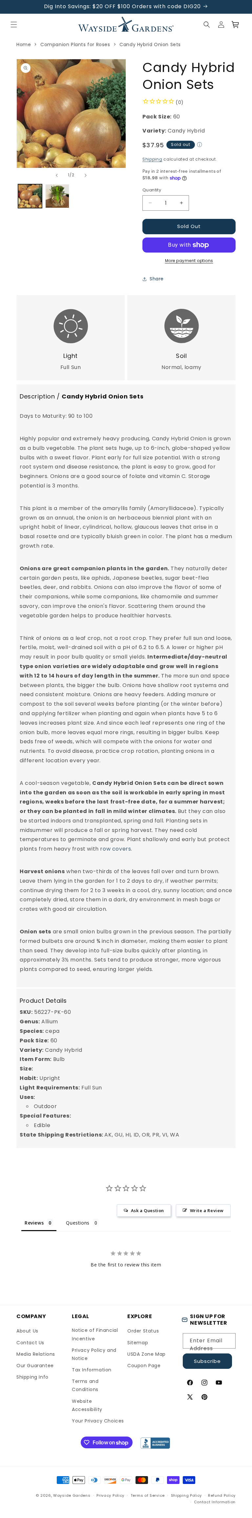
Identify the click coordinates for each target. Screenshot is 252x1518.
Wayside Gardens (72, 1495)
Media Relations (35, 1354)
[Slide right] (85, 175)
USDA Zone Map (146, 1354)
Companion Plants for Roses (75, 44)
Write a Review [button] (207, 1210)
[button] (14, 24)
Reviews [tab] (34, 1223)
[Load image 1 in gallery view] (30, 196)
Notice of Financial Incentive (95, 1334)
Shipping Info (32, 1377)
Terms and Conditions (85, 1385)
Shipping (152, 159)
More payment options (189, 260)
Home (23, 44)
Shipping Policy (186, 1495)
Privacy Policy (110, 1495)
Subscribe (207, 1361)
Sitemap (137, 1342)
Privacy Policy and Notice (94, 1354)
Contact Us (30, 1342)
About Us (27, 1331)
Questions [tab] (77, 1223)
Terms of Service (148, 1495)
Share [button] (157, 278)
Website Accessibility (87, 1405)
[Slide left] (57, 175)
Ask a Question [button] (147, 1210)
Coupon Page (144, 1365)
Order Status (143, 1331)
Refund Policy (222, 1495)
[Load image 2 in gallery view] (57, 196)
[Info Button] (199, 145)
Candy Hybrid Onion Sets (150, 44)
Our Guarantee (35, 1365)
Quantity (151, 190)
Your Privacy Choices (98, 1421)
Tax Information (92, 1370)
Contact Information (215, 1502)
